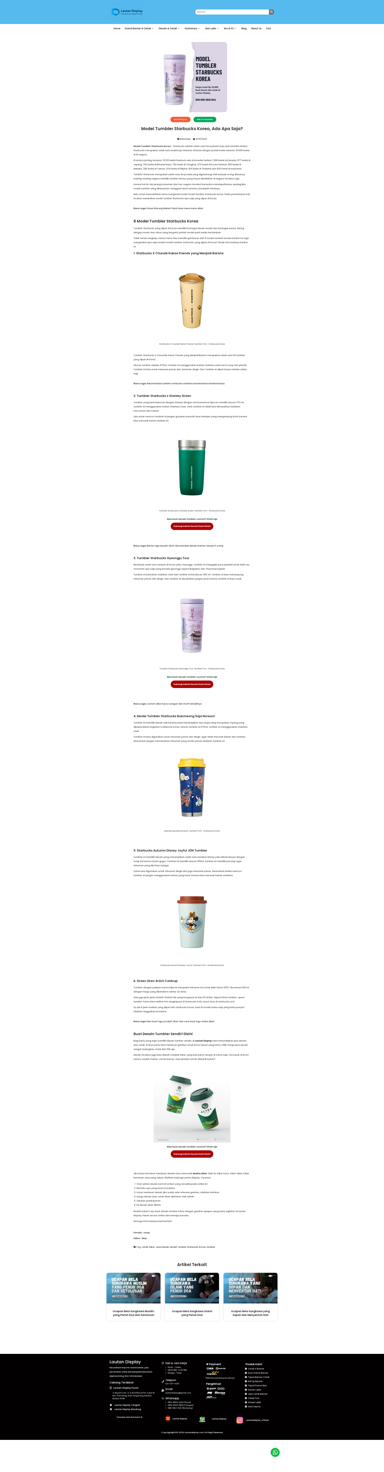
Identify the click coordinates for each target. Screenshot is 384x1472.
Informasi (185, 138)
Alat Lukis (210, 28)
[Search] (271, 12)
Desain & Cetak (168, 28)
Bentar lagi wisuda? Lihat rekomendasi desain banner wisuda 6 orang (185, 545)
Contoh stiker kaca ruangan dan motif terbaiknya (174, 703)
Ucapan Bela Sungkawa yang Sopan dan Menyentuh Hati (250, 1313)
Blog (244, 28)
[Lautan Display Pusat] (111, 1388)
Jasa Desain (162, 1247)
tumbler (211, 1247)
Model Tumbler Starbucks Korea (188, 1247)
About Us (256, 28)
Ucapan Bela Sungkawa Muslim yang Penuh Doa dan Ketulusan (133, 1313)
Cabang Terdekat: (122, 1382)
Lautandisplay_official (257, 1420)
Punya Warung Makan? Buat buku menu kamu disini (175, 208)
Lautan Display (203, 1040)
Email (168, 1389)
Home (117, 28)
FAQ (268, 28)
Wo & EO (229, 28)
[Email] (163, 1390)
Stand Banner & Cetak (138, 28)
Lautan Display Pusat (125, 1387)
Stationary (191, 28)
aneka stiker (200, 1173)
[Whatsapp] (163, 1398)
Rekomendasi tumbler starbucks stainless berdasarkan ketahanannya (186, 383)
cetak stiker (148, 1247)
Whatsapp (172, 1398)
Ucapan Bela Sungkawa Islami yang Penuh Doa (192, 1313)
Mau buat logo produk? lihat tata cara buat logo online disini (180, 1021)
